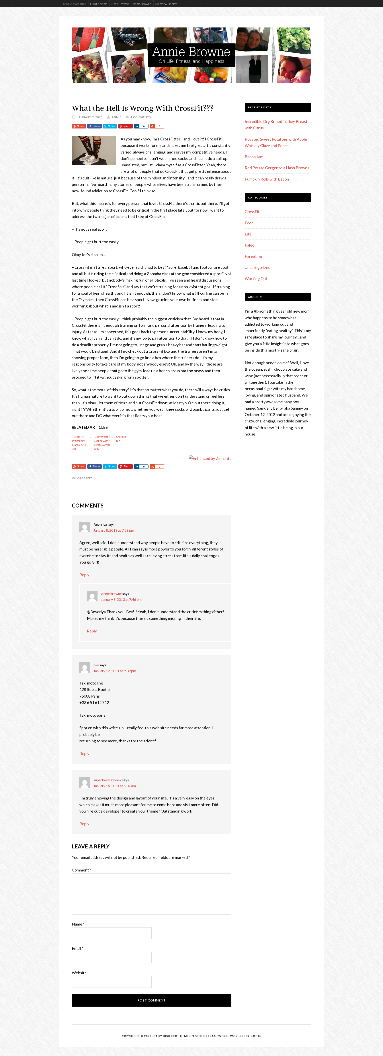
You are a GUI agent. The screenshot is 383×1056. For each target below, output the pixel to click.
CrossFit (84, 478)
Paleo (249, 245)
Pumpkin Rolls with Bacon (267, 179)
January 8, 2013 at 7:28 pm (114, 530)
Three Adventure (73, 4)
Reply (84, 574)
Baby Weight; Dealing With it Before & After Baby (102, 442)
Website (79, 972)
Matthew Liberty (166, 4)
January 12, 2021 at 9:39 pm (115, 671)
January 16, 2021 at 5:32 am (115, 786)
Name (78, 924)
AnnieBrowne (111, 593)
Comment (81, 869)
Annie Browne (142, 4)
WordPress (239, 1036)
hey (96, 665)
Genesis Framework (211, 1036)
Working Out (256, 278)
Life (248, 233)
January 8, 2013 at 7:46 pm (121, 599)
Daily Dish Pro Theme (171, 1036)
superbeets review (107, 780)
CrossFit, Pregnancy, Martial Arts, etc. (79, 442)
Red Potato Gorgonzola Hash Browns (277, 167)
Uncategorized (257, 267)
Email (77, 948)
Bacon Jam (254, 156)
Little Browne (120, 4)
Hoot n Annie (98, 4)
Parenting (253, 256)
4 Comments (141, 117)
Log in (256, 1036)
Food (249, 222)
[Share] (136, 126)
